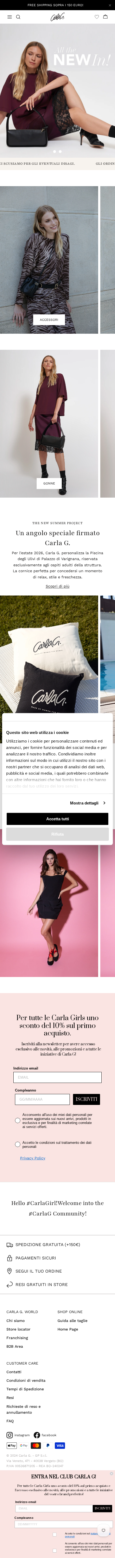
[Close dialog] (111, 1473)
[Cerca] (21, 17)
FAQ (10, 1421)
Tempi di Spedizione (25, 1389)
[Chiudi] (110, 5)
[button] (54, 151)
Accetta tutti (57, 819)
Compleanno (25, 1090)
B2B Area (14, 1346)
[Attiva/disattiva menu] (10, 17)
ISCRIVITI (86, 1100)
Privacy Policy (32, 1158)
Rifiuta (57, 834)
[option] (57, 91)
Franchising (17, 1338)
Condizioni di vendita (25, 1380)
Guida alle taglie (72, 1320)
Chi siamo (15, 1320)
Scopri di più (58, 586)
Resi (10, 1397)
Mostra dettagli (84, 803)
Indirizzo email (25, 1068)
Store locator (18, 1329)
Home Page (67, 1329)
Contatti (13, 1372)
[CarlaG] (57, 16)
